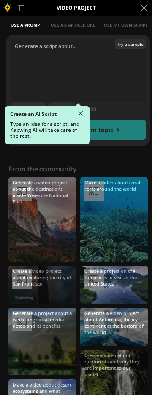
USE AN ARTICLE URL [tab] (73, 25)
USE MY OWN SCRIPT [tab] (126, 25)
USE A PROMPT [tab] (26, 25)
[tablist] (78, 25)
